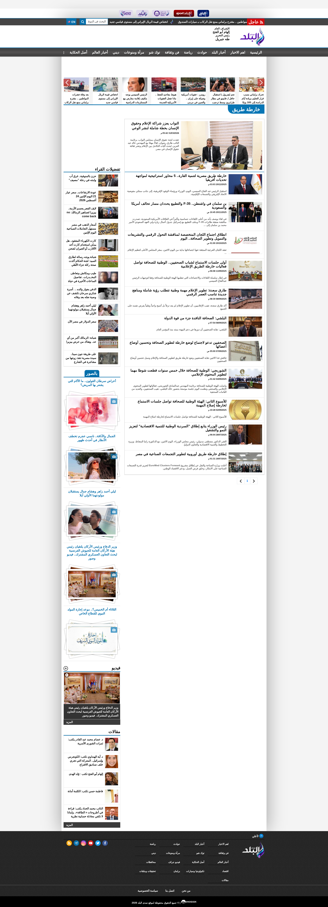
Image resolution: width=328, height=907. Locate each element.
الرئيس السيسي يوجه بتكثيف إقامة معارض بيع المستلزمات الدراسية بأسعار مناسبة (128, 21)
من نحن (186, 890)
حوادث (202, 52)
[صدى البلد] (252, 36)
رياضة (188, 52)
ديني (116, 52)
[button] (261, 82)
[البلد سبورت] (184, 13)
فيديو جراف (174, 862)
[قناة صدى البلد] (203, 13)
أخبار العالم (100, 52)
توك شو (154, 52)
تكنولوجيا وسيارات (195, 871)
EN (73, 22)
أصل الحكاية (78, 52)
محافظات (151, 862)
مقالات (225, 880)
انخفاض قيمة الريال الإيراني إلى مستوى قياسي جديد (214, 21)
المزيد (69, 722)
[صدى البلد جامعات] (161, 13)
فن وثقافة (172, 52)
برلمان (177, 871)
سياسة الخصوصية (148, 890)
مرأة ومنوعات (134, 52)
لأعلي (255, 836)
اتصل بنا (169, 890)
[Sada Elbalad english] (126, 13)
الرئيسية (256, 52)
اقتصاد (225, 871)
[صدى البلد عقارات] (142, 13)
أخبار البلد (219, 52)
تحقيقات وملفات (147, 871)
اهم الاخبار (237, 52)
